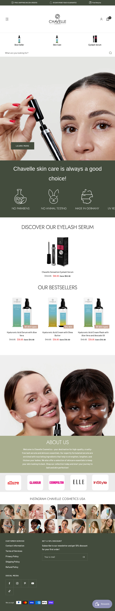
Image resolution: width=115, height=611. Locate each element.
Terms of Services (14, 551)
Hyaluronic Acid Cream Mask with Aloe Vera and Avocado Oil (93, 334)
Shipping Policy (13, 561)
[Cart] (107, 19)
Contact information (15, 545)
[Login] (101, 19)
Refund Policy (12, 567)
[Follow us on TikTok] (9, 591)
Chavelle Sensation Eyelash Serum (57, 272)
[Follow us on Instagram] (17, 583)
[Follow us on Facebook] (9, 583)
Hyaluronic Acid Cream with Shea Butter (57, 334)
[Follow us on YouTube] (32, 583)
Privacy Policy (12, 556)
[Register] (83, 557)
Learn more (22, 146)
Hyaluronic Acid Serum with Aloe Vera (22, 334)
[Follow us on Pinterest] (25, 583)
